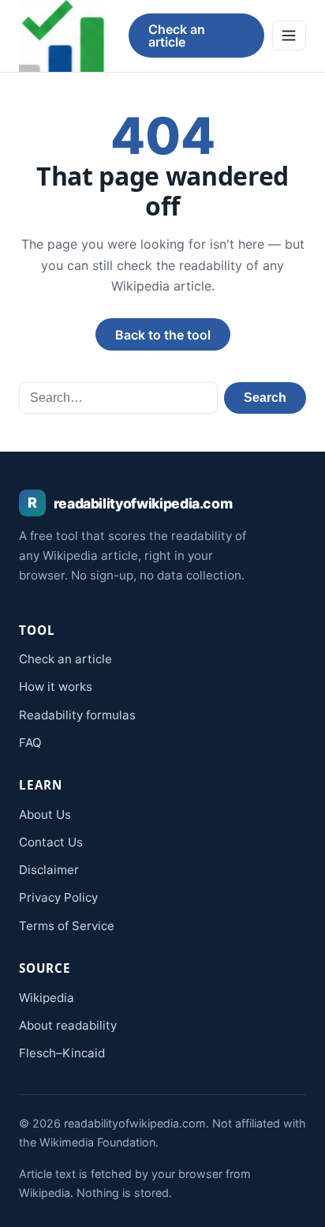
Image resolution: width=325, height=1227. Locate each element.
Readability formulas (77, 714)
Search (265, 397)
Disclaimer (49, 869)
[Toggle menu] (289, 36)
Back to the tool (163, 335)
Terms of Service (66, 925)
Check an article (176, 35)
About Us (45, 814)
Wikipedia (46, 997)
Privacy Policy (58, 897)
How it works (55, 686)
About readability (68, 1025)
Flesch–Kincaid (62, 1052)
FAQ (30, 742)
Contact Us (51, 842)
